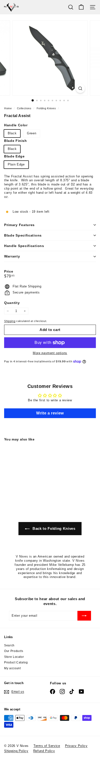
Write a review (50, 413)
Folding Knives (46, 108)
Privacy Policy (76, 746)
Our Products (13, 651)
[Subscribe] (84, 616)
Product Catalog (16, 662)
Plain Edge (16, 164)
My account (12, 668)
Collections (25, 108)
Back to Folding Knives (53, 528)
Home (8, 108)
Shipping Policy (16, 751)
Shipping (9, 321)
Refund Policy (44, 751)
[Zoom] (80, 88)
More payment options (50, 353)
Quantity (12, 303)
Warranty (12, 256)
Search (9, 645)
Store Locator (14, 657)
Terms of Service (46, 746)
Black (12, 133)
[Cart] (81, 7)
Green (31, 133)
